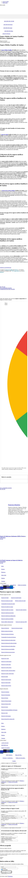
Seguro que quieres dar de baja (7, 815)
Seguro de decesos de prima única (8, 646)
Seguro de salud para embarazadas (8, 615)
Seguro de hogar (4, 698)
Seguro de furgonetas (5, 694)
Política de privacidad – (20, 758)
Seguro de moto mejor (5, 682)
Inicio (2, 566)
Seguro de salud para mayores (7, 612)
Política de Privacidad (12, 782)
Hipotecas (3, 572)
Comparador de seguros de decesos (8, 637)
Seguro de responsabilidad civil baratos (9, 710)
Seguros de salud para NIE (21, 621)
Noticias (3, 578)
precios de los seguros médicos (8, 190)
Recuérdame (4, 869)
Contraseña (3, 868)
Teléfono (3, 772)
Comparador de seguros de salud (8, 603)
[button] (14, 15)
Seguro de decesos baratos (17, 628)
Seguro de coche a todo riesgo (7, 673)
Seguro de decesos (5, 628)
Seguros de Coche (5, 658)
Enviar (3, 783)
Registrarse (10, 876)
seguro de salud (4, 134)
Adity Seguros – (9, 755)
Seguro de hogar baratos (6, 701)
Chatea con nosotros (5, 747)
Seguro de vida (4, 713)
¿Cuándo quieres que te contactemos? (9, 775)
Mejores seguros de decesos (7, 631)
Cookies (14, 761)
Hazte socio (5, 2)
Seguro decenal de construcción (7, 719)
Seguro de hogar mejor (6, 704)
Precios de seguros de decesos (7, 634)
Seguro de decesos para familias (7, 649)
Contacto (3, 581)
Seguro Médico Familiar (6, 50)
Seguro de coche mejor (6, 664)
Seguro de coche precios (6, 667)
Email (2, 866)
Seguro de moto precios (6, 685)
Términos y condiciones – (8, 758)
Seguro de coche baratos (6, 661)
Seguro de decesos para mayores (8, 652)
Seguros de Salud (4, 597)
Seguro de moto (4, 676)
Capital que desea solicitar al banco (8, 838)
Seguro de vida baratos (6, 716)
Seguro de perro (4, 707)
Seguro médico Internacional (7, 621)
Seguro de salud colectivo (21, 609)
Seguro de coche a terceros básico (8, 670)
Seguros (3, 569)
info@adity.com (4, 745)
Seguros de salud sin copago (7, 606)
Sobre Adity (3, 575)
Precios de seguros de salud (7, 600)
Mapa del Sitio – (18, 755)
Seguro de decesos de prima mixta (8, 640)
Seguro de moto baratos (6, 679)
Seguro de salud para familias (7, 618)
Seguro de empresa (5, 691)
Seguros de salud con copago (7, 609)
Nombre (3, 836)
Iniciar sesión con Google (6, 871)
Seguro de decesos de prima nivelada (8, 643)
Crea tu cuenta (6, 1)
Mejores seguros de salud (20, 600)
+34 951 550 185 (4, 742)
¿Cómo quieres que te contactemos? (9, 774)
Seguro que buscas (5, 773)
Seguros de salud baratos (16, 597)
